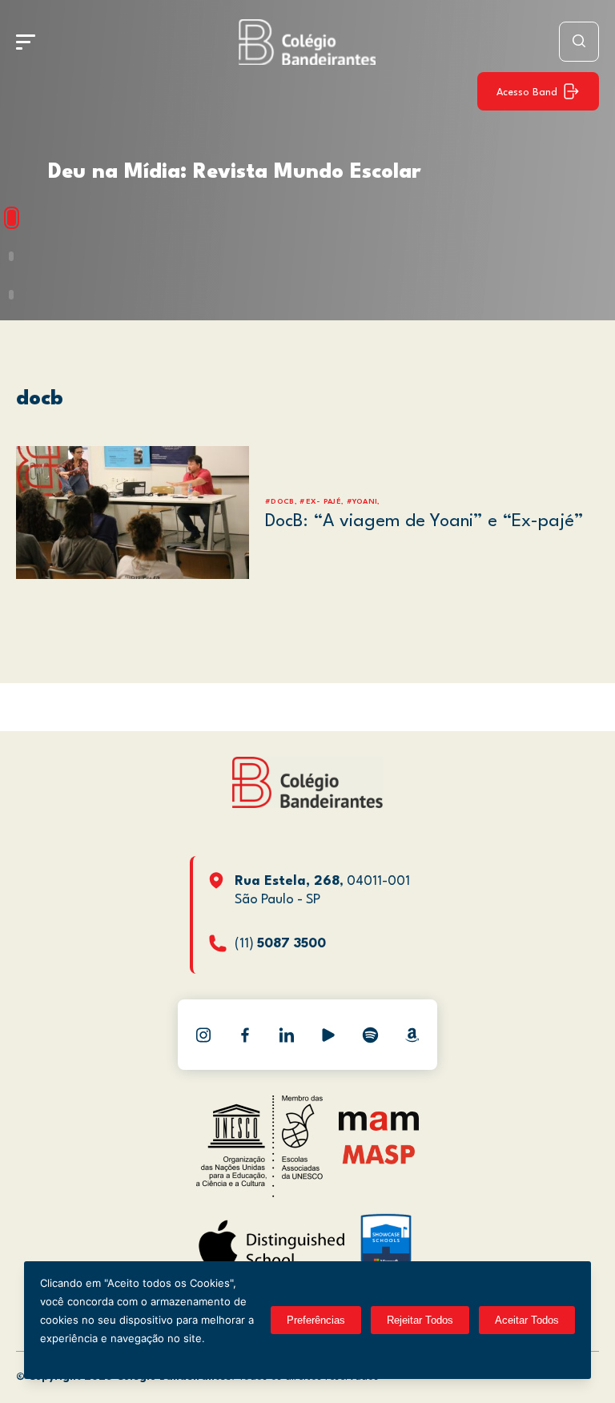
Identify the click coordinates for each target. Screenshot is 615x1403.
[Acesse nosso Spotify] (370, 1035)
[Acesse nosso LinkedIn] (287, 1035)
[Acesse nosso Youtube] (328, 1035)
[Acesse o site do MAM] (379, 1127)
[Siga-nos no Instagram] (203, 1035)
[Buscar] (579, 41)
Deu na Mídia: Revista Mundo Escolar (234, 172)
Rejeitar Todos (420, 1320)
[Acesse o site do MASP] (379, 1154)
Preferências (316, 1320)
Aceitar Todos (527, 1320)
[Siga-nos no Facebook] (245, 1035)
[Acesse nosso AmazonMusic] (412, 1035)
